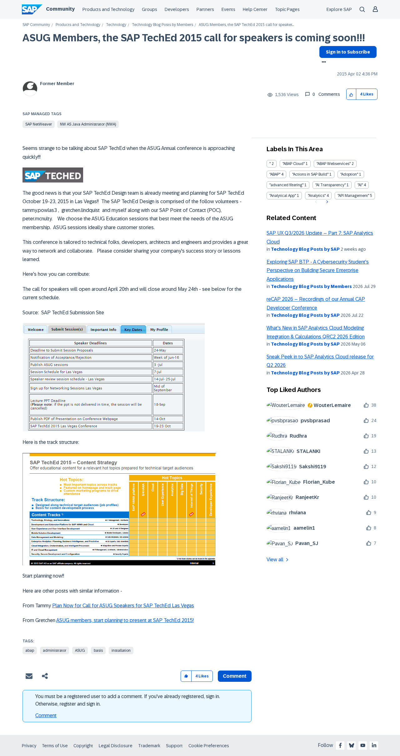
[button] (351, 94)
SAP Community (36, 25)
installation (121, 650)
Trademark (149, 745)
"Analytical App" (282, 195)
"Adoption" (349, 174)
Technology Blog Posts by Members (162, 25)
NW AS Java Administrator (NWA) (88, 124)
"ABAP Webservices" (334, 164)
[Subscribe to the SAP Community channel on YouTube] (362, 745)
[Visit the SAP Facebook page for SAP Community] (340, 745)
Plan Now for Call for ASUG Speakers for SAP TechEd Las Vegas (123, 605)
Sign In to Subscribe (348, 51)
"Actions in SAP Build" (310, 174)
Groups (149, 9)
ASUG (80, 650)
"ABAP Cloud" (293, 164)
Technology (116, 25)
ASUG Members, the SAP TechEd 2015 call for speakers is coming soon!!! (193, 38)
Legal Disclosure (115, 745)
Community (60, 9)
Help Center (255, 9)
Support (174, 745)
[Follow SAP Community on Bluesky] (351, 745)
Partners (205, 9)
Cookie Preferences (208, 745)
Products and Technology (108, 9)
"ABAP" (274, 174)
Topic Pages (287, 9)
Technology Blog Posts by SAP (305, 249)
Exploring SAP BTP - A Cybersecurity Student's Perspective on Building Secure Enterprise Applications (318, 270)
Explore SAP (339, 9)
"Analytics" (317, 195)
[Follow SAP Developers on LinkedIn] (374, 745)
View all (275, 559)
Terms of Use (55, 745)
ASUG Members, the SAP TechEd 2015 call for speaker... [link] (246, 25)
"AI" (360, 185)
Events (228, 9)
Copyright (83, 745)
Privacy (29, 745)
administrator (54, 650)
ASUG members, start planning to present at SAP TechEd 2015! (125, 620)
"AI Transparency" (330, 185)
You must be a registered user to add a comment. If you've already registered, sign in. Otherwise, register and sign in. (127, 700)
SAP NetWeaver (38, 124)
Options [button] (322, 62)
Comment (46, 715)
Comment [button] (235, 676)
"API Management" (353, 195)
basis (98, 650)
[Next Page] (326, 201)
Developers (177, 9)
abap (29, 650)
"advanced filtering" (286, 185)
